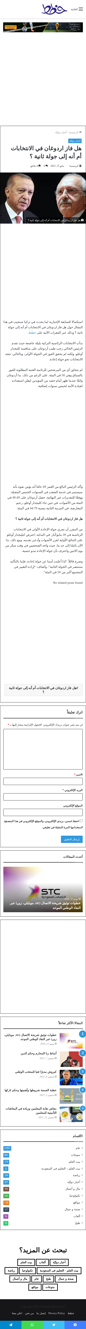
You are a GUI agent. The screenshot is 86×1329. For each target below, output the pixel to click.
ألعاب (76, 1216)
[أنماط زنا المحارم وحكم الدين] (71, 1059)
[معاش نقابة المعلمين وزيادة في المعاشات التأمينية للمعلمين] (71, 1114)
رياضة (76, 1175)
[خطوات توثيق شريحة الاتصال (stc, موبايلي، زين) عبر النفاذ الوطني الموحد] (71, 1041)
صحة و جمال (72, 1209)
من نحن (29, 1313)
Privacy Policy (56, 1313)
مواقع (76, 1202)
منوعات (75, 1154)
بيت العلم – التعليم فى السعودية (60, 1168)
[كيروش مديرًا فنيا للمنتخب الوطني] (71, 1077)
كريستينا (74, 165)
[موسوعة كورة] (43, 27)
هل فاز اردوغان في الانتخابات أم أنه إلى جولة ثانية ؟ (42, 690)
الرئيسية (74, 132)
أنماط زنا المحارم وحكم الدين (39, 1053)
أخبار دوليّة (61, 132)
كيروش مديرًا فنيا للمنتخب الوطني (36, 1071)
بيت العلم (74, 1161)
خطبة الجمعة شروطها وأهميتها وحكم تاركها (31, 1090)
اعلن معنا (17, 1313)
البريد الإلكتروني (72, 790)
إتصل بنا (41, 1313)
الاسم (78, 774)
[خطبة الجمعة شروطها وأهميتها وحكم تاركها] (71, 1096)
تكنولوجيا (75, 1195)
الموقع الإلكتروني (73, 805)
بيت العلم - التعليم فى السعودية (59, 1270)
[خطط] (54, 9)
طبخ (77, 1223)
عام (78, 1148)
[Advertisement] (43, 79)
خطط (32, 332)
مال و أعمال (72, 1188)
